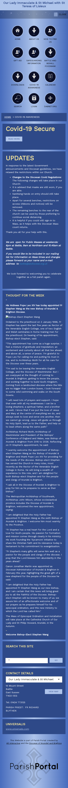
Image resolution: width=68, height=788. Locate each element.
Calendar (50, 85)
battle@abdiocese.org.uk (33, 263)
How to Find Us (50, 40)
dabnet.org (50, 106)
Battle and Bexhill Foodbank (50, 63)
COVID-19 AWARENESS (34, 86)
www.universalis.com (17, 729)
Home (17, 39)
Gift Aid (18, 60)
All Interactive (13, 743)
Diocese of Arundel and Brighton (45, 743)
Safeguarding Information (34, 62)
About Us (34, 39)
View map (53, 691)
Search (18, 106)
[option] (34, 699)
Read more (14, 139)
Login (34, 106)
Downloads (17, 85)
